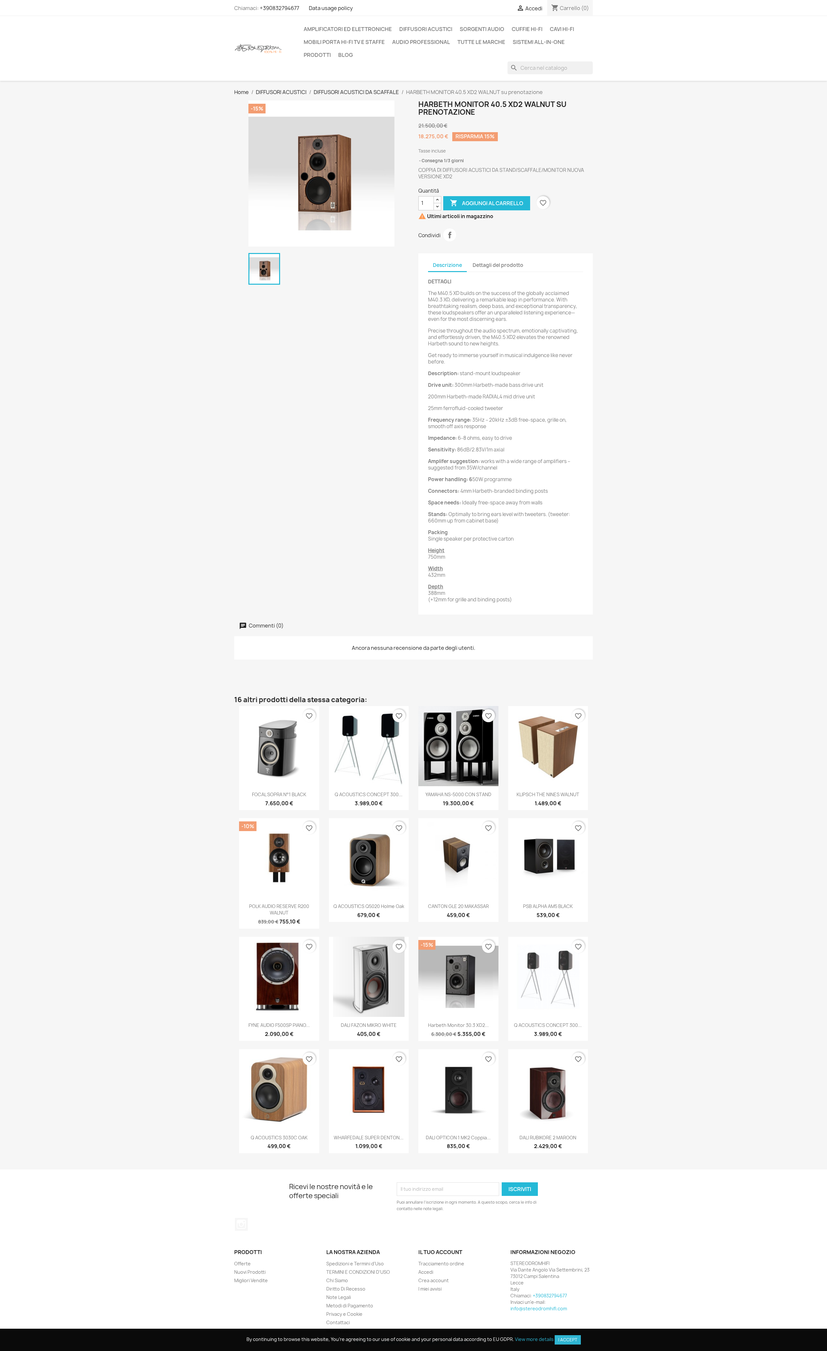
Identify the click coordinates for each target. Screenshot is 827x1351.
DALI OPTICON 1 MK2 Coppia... (458, 1138)
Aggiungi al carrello (486, 203)
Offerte (242, 1264)
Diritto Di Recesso (345, 1289)
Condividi (449, 234)
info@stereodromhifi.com (538, 1308)
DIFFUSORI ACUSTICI (425, 29)
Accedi (425, 1272)
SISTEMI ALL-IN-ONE (539, 42)
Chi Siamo (337, 1280)
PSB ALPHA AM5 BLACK (548, 906)
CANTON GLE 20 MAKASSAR (458, 906)
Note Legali (338, 1297)
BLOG (345, 54)
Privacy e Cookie (344, 1314)
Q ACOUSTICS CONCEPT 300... (369, 794)
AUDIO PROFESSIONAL (421, 42)
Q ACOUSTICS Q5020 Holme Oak (368, 906)
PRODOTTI (317, 54)
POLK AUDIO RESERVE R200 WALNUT (279, 909)
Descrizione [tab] (447, 265)
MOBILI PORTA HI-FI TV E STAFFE (344, 42)
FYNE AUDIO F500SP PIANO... (279, 1025)
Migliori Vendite (251, 1280)
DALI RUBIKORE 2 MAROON (547, 1138)
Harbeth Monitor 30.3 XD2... (458, 1025)
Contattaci (338, 1322)
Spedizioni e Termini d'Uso (355, 1264)
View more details (534, 1339)
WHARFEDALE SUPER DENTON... (368, 1138)
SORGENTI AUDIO (482, 29)
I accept (567, 1340)
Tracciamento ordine (441, 1264)
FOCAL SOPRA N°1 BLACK (279, 794)
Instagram (241, 1224)
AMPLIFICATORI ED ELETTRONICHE (348, 29)
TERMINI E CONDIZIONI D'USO (358, 1272)
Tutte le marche (481, 42)
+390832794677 (279, 8)
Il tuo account (440, 1252)
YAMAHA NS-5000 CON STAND (458, 794)
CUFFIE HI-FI (527, 29)
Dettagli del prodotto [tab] (498, 265)
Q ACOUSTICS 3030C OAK (279, 1138)
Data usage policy (331, 8)
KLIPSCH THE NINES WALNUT (548, 794)
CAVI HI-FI (562, 29)
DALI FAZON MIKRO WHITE (369, 1025)
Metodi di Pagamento (349, 1306)
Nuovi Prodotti (250, 1272)
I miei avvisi (430, 1289)
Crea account (433, 1280)
